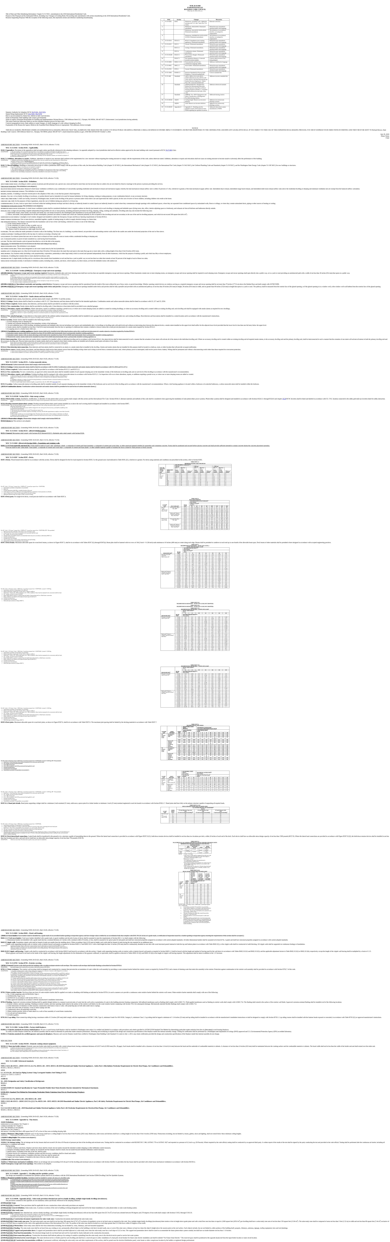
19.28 (284, 399)
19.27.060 (168, 150)
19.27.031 (35, 112)
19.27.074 (42, 112)
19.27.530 (55, 381)
